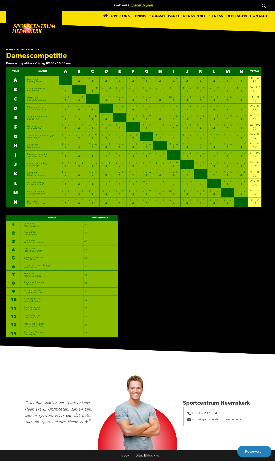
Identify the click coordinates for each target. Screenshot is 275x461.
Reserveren (254, 451)
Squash (157, 16)
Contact (259, 16)
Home (9, 49)
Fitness (215, 16)
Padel (174, 16)
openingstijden (142, 5)
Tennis (139, 16)
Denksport (194, 16)
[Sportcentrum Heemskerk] (34, 29)
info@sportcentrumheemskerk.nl (218, 419)
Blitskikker (152, 455)
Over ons (120, 16)
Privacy (123, 455)
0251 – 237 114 (204, 413)
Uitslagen (236, 16)
